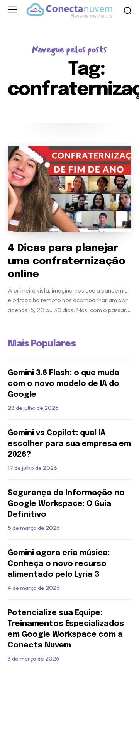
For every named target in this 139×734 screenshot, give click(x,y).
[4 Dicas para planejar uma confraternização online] (69, 189)
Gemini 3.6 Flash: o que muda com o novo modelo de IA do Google (63, 384)
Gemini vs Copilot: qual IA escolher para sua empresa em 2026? (69, 444)
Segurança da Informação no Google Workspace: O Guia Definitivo (66, 504)
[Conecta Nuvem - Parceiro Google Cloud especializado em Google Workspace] (69, 10)
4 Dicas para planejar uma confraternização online (66, 261)
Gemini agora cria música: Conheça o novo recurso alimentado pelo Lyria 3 (59, 564)
